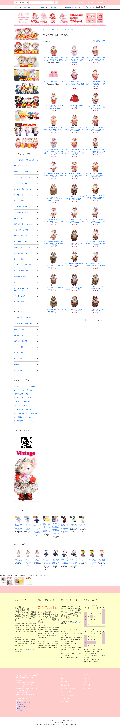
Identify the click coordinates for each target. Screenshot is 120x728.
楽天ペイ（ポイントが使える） (23, 390)
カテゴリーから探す (26, 7)
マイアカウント (88, 675)
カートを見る (88, 685)
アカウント (73, 2)
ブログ (82, 7)
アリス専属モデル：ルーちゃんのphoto (25, 413)
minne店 (19, 710)
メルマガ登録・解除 (72, 7)
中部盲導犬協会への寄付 (21, 394)
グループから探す (39, 7)
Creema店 (20, 704)
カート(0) (102, 2)
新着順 (103, 41)
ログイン (92, 2)
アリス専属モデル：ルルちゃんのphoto (25, 417)
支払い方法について (67, 678)
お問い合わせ (90, 7)
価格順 (98, 41)
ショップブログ (65, 698)
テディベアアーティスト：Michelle (24, 386)
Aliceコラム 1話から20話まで (23, 398)
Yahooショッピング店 (23, 702)
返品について (65, 685)
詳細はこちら (29, 649)
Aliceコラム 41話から (21, 405)
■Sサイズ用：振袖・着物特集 (67, 29)
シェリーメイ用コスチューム (53, 29)
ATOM (66, 702)
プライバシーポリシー (67, 691)
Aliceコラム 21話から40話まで (23, 401)
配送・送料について (67, 681)
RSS (62, 702)
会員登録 (83, 2)
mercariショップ (22, 706)
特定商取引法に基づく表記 (69, 688)
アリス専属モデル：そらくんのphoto (25, 421)
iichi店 (19, 708)
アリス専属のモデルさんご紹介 (23, 409)
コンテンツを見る (51, 7)
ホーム (16, 7)
